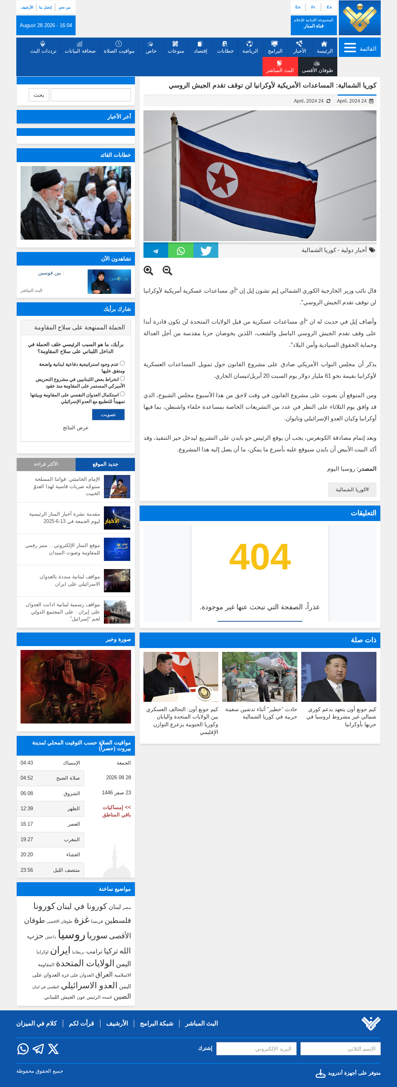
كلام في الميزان (36, 1023)
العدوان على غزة (78, 975)
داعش (50, 936)
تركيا (111, 951)
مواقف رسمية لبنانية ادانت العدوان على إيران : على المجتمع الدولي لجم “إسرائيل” (63, 612)
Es (329, 7)
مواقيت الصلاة (119, 51)
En (297, 7)
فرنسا (97, 921)
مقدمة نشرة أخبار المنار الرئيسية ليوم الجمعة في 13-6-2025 (64, 517)
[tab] (76, 327)
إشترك (205, 1048)
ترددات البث (43, 51)
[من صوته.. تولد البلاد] (76, 687)
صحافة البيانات (80, 51)
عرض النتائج (76, 427)
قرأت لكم (81, 1023)
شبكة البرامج (156, 1023)
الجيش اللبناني (59, 997)
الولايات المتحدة (85, 963)
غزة (82, 919)
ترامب (94, 951)
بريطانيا (78, 952)
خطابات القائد (115, 155)
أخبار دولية (354, 250)
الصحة (107, 997)
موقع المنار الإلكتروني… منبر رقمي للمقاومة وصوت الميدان (62, 549)
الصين (122, 996)
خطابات (225, 51)
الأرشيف (27, 7)
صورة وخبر (118, 639)
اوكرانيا (42, 952)
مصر (127, 907)
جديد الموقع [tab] (105, 464)
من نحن (65, 7)
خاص (151, 51)
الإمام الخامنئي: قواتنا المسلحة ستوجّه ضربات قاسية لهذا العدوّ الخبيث (67, 486)
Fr (313, 7)
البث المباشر (31, 290)
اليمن (123, 964)
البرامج (275, 51)
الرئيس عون (88, 997)
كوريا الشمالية (319, 250)
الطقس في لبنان (45, 987)
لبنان (115, 906)
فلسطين (118, 920)
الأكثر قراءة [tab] (46, 464)
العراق (104, 974)
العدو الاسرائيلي (89, 985)
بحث (39, 95)
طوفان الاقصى (59, 921)
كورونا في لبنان (82, 906)
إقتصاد (200, 51)
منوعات (176, 51)
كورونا (44, 906)
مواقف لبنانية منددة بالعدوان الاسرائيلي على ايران (70, 580)
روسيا (71, 934)
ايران (60, 950)
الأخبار (299, 51)
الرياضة (250, 51)
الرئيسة (325, 51)
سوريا (97, 935)
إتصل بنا (45, 7)
